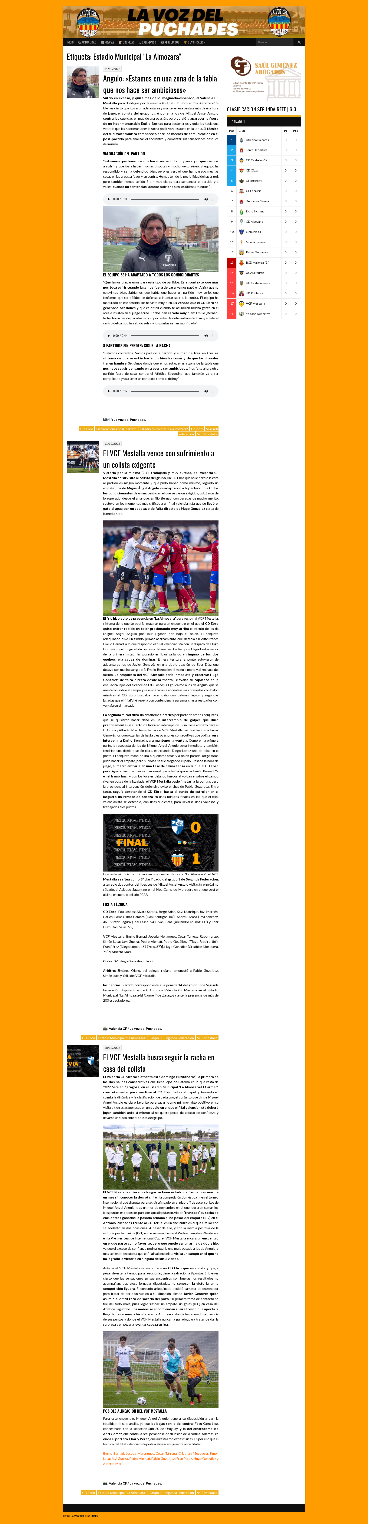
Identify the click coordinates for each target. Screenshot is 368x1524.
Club (242, 130)
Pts (295, 130)
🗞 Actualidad (87, 42)
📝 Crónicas (126, 42)
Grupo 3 (197, 429)
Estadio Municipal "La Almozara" (164, 429)
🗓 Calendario (147, 42)
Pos (231, 130)
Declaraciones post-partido (116, 429)
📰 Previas (107, 42)
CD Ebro (86, 429)
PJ (285, 130)
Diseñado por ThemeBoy (290, 1515)
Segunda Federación (179, 1038)
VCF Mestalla (207, 434)
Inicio (70, 42)
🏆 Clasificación (194, 42)
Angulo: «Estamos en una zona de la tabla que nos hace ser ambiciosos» (160, 83)
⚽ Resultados (169, 42)
